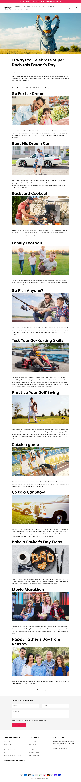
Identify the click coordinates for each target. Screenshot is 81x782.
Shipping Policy (8, 744)
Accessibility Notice (34, 752)
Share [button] (15, 73)
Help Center (7, 741)
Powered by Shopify (46, 778)
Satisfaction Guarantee (10, 749)
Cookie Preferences (34, 747)
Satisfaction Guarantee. (60, 748)
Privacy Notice (32, 741)
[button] (18, 6)
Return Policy (7, 747)
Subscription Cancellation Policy (12, 755)
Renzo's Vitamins (38, 778)
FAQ (5, 752)
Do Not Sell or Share (34, 755)
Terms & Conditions (34, 749)
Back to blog (41, 690)
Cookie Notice (32, 744)
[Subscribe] (30, 765)
